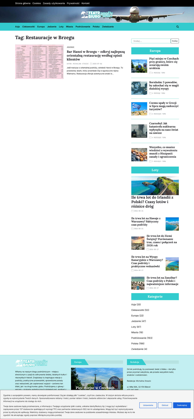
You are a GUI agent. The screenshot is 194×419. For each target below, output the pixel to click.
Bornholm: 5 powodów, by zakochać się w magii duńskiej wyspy (164, 85)
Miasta (69, 26)
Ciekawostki (28, 26)
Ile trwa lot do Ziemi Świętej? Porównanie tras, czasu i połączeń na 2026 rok (162, 240)
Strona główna (22, 3)
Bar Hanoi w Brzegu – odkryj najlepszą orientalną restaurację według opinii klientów (96, 55)
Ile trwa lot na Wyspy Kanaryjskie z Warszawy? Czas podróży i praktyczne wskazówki (147, 261)
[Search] (177, 27)
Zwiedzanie (108, 26)
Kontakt (86, 3)
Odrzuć (165, 405)
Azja (17, 26)
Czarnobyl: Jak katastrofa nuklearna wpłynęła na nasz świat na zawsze (163, 128)
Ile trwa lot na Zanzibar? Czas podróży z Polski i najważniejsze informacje (162, 281)
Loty (61, 26)
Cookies (36, 3)
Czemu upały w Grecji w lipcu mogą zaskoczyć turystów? (164, 106)
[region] (97, 404)
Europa (41, 26)
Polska (96, 26)
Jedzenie (51, 26)
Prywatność (73, 3)
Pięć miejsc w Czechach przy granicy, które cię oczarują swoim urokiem (164, 63)
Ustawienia (148, 405)
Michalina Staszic (81, 64)
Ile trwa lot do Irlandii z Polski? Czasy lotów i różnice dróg (152, 202)
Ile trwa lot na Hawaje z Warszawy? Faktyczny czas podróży (145, 221)
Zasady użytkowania (54, 3)
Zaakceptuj (182, 405)
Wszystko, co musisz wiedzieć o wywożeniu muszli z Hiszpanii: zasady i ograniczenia (163, 151)
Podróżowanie (83, 26)
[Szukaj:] (151, 41)
